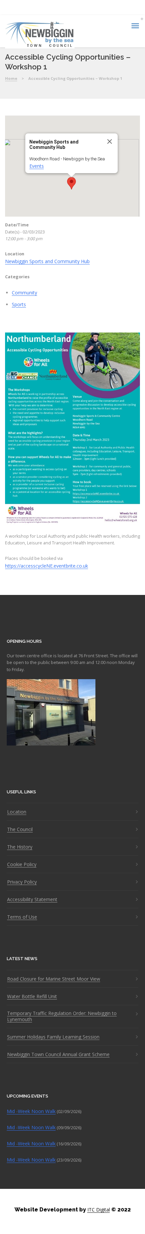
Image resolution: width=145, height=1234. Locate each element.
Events (36, 166)
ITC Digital (98, 1209)
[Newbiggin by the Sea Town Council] (40, 35)
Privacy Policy (22, 882)
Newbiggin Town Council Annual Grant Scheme (58, 1054)
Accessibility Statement (32, 899)
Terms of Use (22, 917)
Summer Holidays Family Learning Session (53, 1037)
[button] (71, 183)
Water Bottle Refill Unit (32, 996)
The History (19, 847)
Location (16, 812)
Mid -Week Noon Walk (31, 1111)
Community (24, 292)
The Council (20, 829)
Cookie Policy (21, 864)
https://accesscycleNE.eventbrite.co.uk (46, 566)
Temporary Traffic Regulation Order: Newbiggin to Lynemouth (62, 1016)
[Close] (110, 141)
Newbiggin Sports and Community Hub (47, 261)
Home (11, 78)
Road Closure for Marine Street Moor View (53, 979)
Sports (19, 304)
